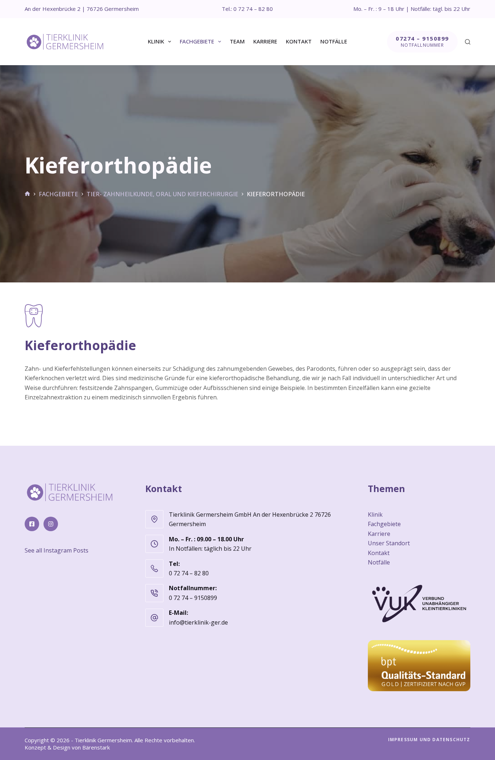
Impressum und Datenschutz (429, 740)
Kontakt (299, 41)
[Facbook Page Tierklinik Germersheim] (32, 524)
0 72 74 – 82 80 (189, 573)
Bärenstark (96, 747)
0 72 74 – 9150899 (193, 598)
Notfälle (333, 41)
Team (237, 41)
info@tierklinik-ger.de (198, 622)
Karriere (265, 41)
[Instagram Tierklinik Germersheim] (50, 524)
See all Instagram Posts (56, 550)
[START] (27, 194)
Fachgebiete (197, 41)
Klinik (156, 41)
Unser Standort (389, 543)
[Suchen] (467, 42)
